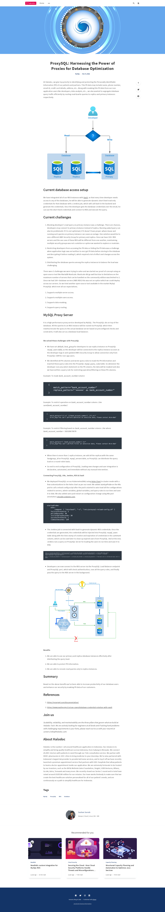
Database (67, 796)
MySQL (77, 74)
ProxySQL (53, 796)
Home (42, 3)
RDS (60, 796)
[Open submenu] (49, 3)
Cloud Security (72, 862)
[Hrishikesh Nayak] (107, 842)
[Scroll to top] (138, 82)
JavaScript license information (83, 904)
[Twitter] (138, 89)
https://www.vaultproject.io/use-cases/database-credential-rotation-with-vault (79, 707)
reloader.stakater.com (66, 496)
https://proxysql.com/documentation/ (63, 702)
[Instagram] (85, 895)
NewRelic (33, 862)
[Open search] (133, 3)
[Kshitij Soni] (32, 842)
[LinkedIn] (89, 895)
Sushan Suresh (84, 812)
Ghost (94, 899)
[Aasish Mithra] (69, 842)
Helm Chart (96, 481)
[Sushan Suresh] (70, 815)
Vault (86, 197)
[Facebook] (138, 96)
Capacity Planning (111, 862)
